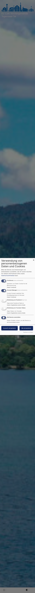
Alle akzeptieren (26, 328)
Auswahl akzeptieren (9, 328)
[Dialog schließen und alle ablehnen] (33, 259)
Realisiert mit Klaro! (28, 332)
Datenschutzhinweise (7, 275)
